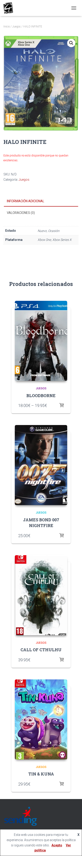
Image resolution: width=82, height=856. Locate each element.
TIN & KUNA (41, 774)
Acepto (56, 845)
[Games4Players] (9, 8)
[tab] (41, 201)
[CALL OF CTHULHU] (41, 595)
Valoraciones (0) (21, 213)
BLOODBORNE (41, 395)
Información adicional (25, 201)
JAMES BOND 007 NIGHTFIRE (41, 522)
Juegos (16, 26)
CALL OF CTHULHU (41, 649)
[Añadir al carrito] (61, 535)
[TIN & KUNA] (41, 719)
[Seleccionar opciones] (61, 405)
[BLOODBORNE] (41, 341)
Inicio (6, 26)
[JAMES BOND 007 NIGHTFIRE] (41, 465)
